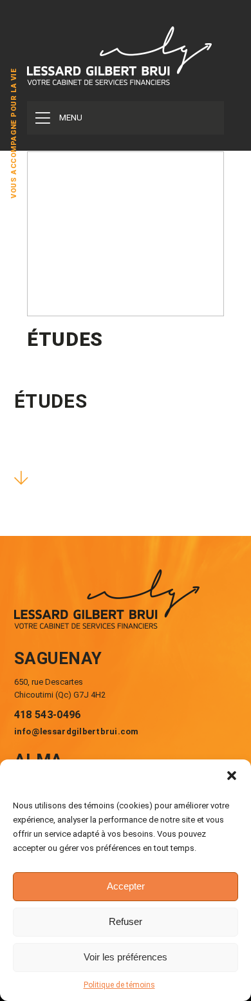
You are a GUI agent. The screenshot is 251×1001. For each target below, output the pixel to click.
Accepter (126, 886)
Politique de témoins (119, 984)
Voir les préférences (125, 956)
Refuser (125, 921)
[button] (231, 775)
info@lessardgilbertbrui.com (76, 731)
